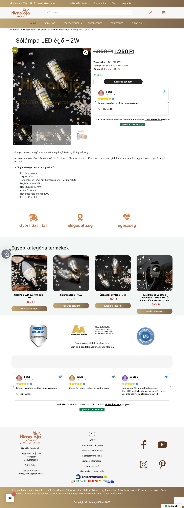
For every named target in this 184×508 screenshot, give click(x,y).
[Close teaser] (9, 250)
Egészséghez (95, 23)
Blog (114, 3)
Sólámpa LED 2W (110, 69)
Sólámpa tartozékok (59, 29)
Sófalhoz (49, 23)
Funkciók (137, 23)
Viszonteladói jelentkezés (92, 471)
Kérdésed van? (92, 466)
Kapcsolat (127, 3)
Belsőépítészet (28, 29)
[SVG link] (21, 12)
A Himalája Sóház (78, 3)
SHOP (33, 23)
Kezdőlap (14, 29)
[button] (85, 52)
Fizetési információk (92, 455)
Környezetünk (99, 3)
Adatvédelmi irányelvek (92, 445)
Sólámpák (43, 29)
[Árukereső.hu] (145, 336)
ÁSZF (92, 440)
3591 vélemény (153, 119)
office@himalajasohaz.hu (31, 473)
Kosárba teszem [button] (29, 308)
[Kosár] (161, 12)
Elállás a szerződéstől (92, 450)
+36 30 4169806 (30, 470)
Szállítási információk (92, 461)
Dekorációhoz (71, 23)
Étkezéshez (117, 23)
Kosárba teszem (123, 81)
